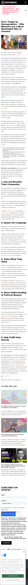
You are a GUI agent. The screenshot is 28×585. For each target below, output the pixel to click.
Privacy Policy (4, 509)
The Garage (18, 359)
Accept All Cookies (13, 575)
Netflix (2, 247)
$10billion (3, 117)
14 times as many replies (8, 255)
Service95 (3, 213)
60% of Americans (9, 349)
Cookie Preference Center (13, 580)
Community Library (10, 211)
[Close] (24, 552)
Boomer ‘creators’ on (10, 125)
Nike (7, 205)
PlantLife (12, 365)
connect (8, 213)
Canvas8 (18, 54)
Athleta (12, 205)
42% (20, 240)
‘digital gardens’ (20, 365)
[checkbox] (14, 537)
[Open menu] (25, 2)
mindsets (3, 144)
